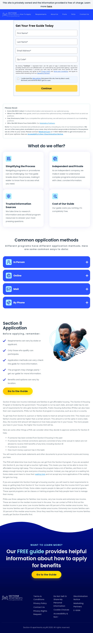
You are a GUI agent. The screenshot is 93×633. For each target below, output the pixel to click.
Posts (64, 14)
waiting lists (40, 474)
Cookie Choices (61, 609)
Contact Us (84, 14)
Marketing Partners (47, 123)
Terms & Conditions (38, 598)
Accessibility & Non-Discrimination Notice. (45, 134)
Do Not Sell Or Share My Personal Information (60, 601)
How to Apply (25, 14)
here (49, 6)
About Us (54, 14)
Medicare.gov (44, 132)
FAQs (73, 14)
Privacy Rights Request (40, 613)
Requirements (40, 14)
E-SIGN (77, 610)
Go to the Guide (18, 391)
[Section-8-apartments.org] (12, 598)
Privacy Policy (40, 603)
